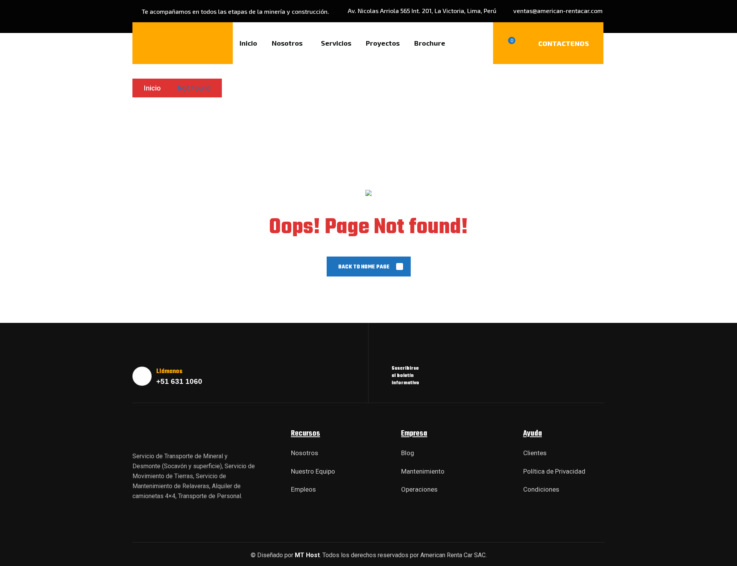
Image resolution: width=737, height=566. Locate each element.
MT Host (307, 555)
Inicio (152, 88)
